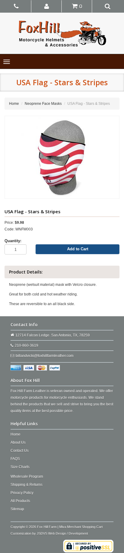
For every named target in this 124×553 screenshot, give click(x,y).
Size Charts (20, 467)
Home (14, 104)
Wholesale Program (27, 476)
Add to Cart (77, 249)
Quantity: (13, 241)
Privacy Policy (22, 493)
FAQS (15, 459)
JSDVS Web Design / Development (62, 533)
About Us (18, 442)
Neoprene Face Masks (43, 104)
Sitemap (17, 509)
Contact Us (20, 450)
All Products (20, 501)
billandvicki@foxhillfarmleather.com (44, 356)
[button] (47, 6)
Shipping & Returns (26, 485)
